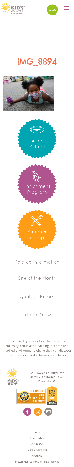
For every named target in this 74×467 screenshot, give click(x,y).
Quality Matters (37, 296)
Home (37, 432)
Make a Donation (37, 449)
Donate (52, 10)
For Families (37, 438)
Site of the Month (37, 278)
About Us (37, 455)
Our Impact (37, 443)
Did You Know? (37, 314)
